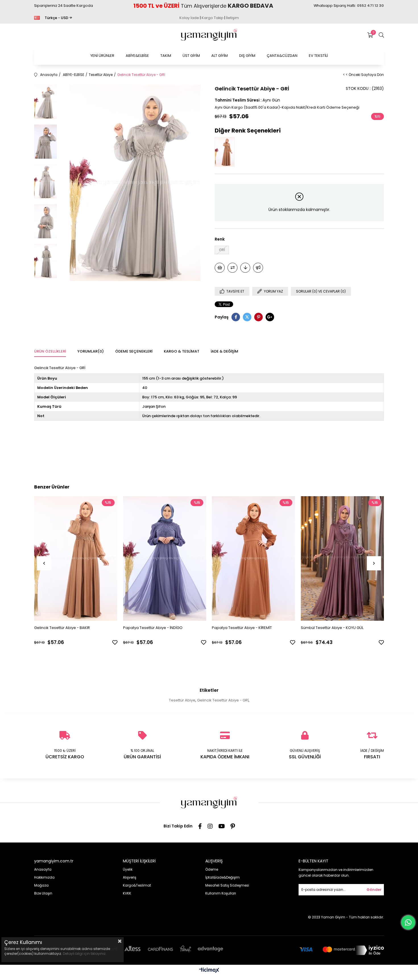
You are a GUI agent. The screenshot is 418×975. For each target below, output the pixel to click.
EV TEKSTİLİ (318, 55)
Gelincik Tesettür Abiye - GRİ (223, 700)
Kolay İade (189, 17)
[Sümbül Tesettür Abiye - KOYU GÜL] (342, 558)
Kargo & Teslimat (181, 351)
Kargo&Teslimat (137, 885)
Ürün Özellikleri (50, 351)
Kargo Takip (213, 17)
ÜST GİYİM (191, 55)
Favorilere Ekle (114, 642)
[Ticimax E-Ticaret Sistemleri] (209, 971)
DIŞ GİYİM (247, 55)
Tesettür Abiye (182, 700)
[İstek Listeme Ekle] (220, 268)
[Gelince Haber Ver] (258, 268)
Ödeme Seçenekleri (133, 351)
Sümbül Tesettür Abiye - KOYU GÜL (332, 627)
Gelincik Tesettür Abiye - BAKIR (62, 627)
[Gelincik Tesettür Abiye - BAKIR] (226, 152)
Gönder (374, 889)
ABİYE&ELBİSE (137, 55)
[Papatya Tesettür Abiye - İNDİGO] (164, 558)
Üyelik (128, 869)
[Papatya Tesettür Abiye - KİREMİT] (253, 558)
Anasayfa (42, 869)
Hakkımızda (44, 877)
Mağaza (41, 885)
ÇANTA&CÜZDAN (282, 55)
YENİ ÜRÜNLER (102, 55)
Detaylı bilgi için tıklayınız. (84, 953)
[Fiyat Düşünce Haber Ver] (245, 268)
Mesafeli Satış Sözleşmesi (227, 885)
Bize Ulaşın (43, 893)
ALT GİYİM (219, 55)
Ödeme (211, 869)
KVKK (127, 893)
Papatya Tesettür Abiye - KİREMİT (242, 627)
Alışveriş (129, 877)
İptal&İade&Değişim (222, 877)
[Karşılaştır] (232, 268)
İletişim (232, 17)
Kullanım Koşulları (220, 893)
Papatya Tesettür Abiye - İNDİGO (153, 627)
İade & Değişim (224, 351)
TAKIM (165, 55)
